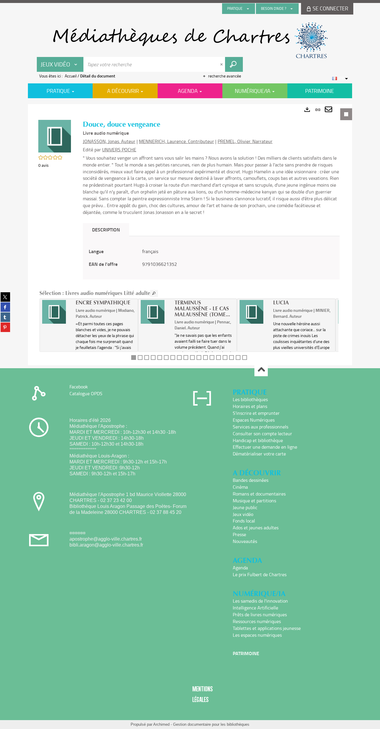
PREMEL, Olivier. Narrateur (245, 141)
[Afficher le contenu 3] (146, 357)
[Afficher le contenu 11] (199, 357)
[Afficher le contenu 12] (205, 357)
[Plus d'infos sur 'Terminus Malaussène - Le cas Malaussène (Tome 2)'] (155, 312)
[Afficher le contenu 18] (244, 357)
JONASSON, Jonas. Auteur (109, 141)
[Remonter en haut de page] (261, 369)
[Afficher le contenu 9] (185, 357)
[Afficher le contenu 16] (231, 357)
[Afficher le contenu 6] (166, 357)
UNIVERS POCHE (119, 149)
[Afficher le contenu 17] (238, 357)
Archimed (161, 724)
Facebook (78, 386)
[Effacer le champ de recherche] (222, 64)
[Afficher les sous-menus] (248, 8)
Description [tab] (106, 229)
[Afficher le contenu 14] (218, 357)
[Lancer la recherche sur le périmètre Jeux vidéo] (234, 64)
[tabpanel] (190, 234)
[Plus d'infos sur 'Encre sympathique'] (57, 312)
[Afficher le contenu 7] (172, 357)
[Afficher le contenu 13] (212, 357)
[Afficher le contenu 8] (179, 357)
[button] (54, 136)
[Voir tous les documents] (154, 293)
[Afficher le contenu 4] (153, 357)
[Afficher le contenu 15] (225, 357)
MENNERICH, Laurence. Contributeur (176, 141)
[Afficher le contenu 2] (140, 357)
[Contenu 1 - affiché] (133, 357)
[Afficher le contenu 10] (192, 357)
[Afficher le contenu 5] (159, 357)
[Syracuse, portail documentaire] (190, 40)
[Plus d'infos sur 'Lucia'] (254, 312)
